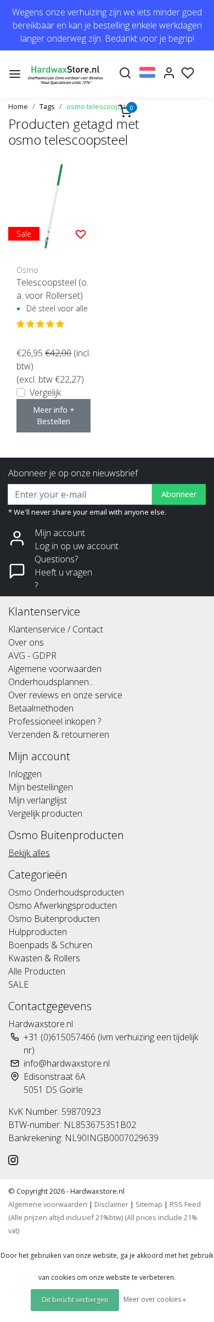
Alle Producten (36, 971)
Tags (47, 106)
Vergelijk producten (45, 813)
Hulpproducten (37, 932)
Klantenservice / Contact (55, 629)
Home (18, 106)
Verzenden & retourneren (58, 734)
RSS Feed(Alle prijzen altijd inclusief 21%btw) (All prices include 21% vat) (104, 1217)
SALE (18, 984)
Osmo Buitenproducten (54, 919)
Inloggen (25, 774)
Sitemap (149, 1204)
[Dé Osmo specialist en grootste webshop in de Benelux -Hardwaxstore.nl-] (66, 73)
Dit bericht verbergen (75, 1299)
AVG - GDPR (32, 655)
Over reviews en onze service (65, 695)
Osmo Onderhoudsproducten (66, 892)
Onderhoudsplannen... (51, 682)
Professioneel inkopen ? (54, 721)
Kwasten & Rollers (44, 958)
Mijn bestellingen (40, 787)
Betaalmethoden (41, 708)
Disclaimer (111, 1204)
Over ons (26, 642)
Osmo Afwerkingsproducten (62, 905)
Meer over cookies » (154, 1299)
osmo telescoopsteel (101, 106)
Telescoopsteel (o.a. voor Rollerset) (52, 288)
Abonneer (178, 494)
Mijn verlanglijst (37, 800)
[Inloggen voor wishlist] (81, 233)
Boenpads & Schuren (50, 945)
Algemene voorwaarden (55, 669)
